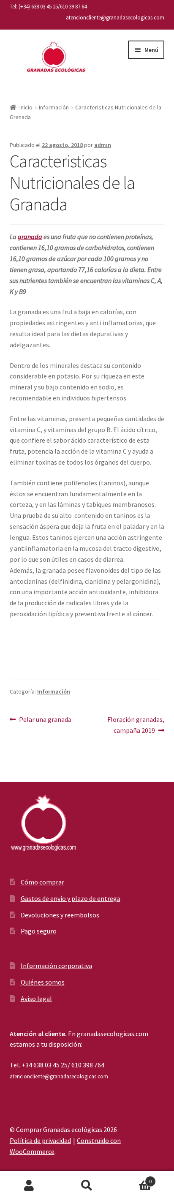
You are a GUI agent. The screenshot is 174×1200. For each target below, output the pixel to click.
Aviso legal (36, 998)
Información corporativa (56, 965)
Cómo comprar (42, 882)
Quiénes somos (43, 982)
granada (30, 236)
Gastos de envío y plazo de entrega (70, 898)
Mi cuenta (29, 1185)
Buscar (87, 1185)
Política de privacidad (40, 1140)
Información (54, 107)
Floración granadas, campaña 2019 (135, 725)
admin (102, 145)
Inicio (26, 107)
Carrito (134, 1178)
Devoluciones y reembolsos (60, 915)
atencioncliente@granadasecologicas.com (115, 17)
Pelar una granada (45, 719)
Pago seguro (39, 931)
